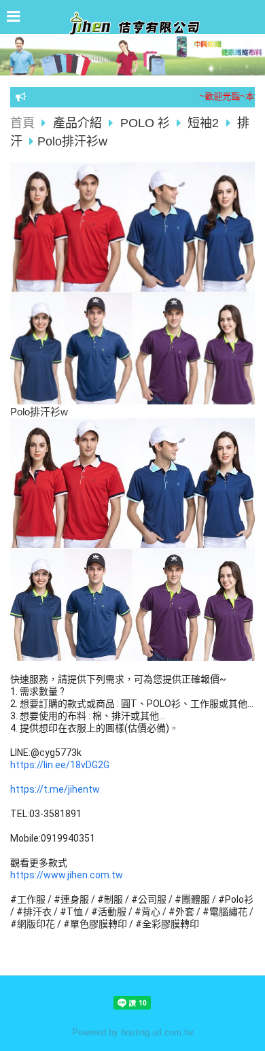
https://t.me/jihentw (55, 789)
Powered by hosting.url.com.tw (132, 1032)
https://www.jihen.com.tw (66, 874)
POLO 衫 (145, 123)
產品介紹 (79, 123)
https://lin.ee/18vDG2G (59, 764)
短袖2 (203, 123)
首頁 (22, 123)
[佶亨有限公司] (132, 29)
